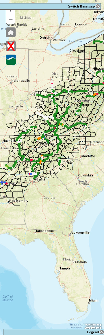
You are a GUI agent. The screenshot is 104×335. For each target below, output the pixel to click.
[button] (11, 32)
